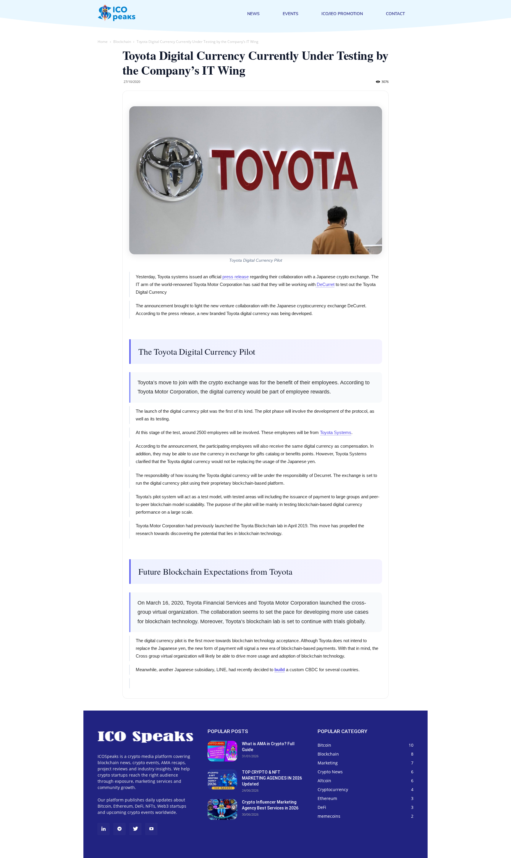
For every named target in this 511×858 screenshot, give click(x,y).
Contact (395, 14)
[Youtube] (151, 829)
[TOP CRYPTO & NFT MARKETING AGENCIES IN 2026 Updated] (222, 779)
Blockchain (122, 41)
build (279, 669)
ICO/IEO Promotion (342, 14)
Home (103, 41)
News (253, 14)
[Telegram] (119, 829)
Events (290, 14)
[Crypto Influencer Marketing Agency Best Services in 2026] (222, 809)
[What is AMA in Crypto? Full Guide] (222, 751)
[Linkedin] (103, 829)
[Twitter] (135, 829)
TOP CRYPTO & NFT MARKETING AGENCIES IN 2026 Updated (272, 778)
